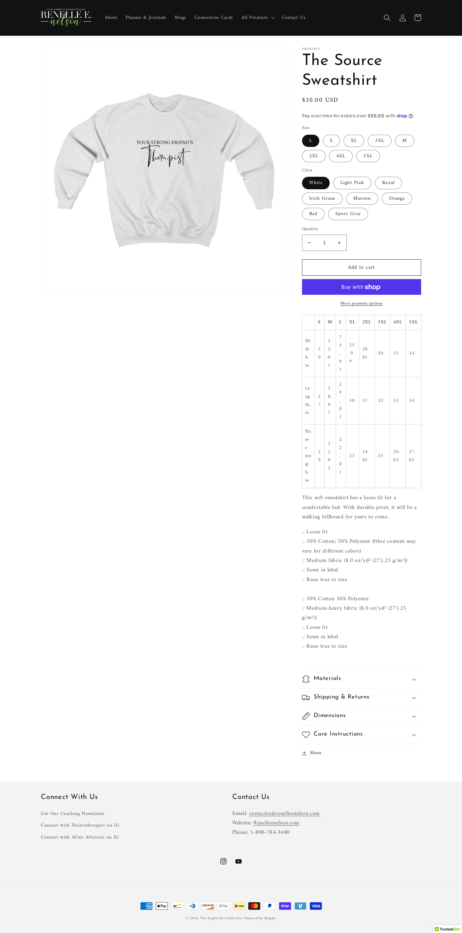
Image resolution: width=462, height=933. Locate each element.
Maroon (362, 198)
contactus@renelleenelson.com (284, 813)
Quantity (310, 229)
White (316, 183)
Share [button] (316, 753)
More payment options (361, 303)
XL (354, 141)
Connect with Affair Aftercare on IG (80, 837)
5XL (367, 156)
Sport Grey (348, 214)
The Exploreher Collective (221, 918)
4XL (340, 156)
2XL (313, 156)
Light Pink (352, 183)
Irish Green (322, 198)
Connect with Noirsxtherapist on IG (80, 825)
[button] (257, 18)
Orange (397, 198)
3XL (379, 141)
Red (313, 214)
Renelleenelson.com (277, 823)
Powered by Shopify (260, 918)
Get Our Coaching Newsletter (73, 814)
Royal (388, 183)
